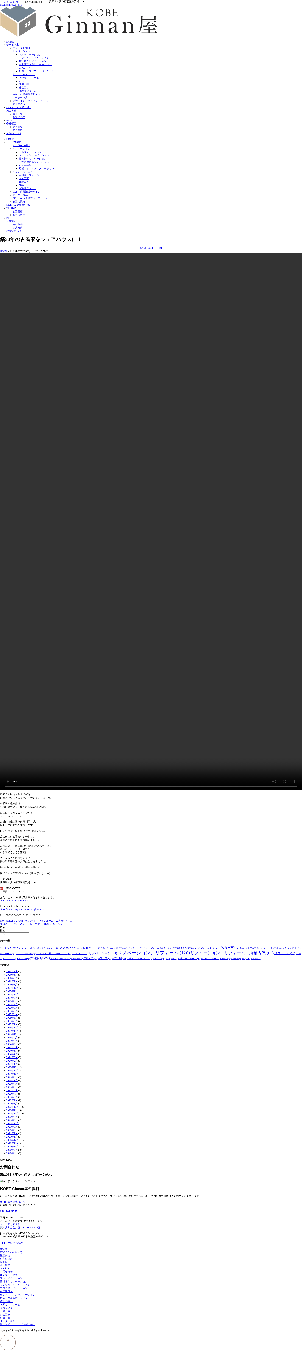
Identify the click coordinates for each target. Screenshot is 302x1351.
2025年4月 (12, 1014)
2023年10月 (12, 1074)
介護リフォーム (27, 91)
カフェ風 (123, 948)
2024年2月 (12, 1060)
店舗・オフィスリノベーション (36, 71)
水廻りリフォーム (29, 77)
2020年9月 (12, 1150)
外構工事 (24, 87)
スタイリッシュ (286, 948)
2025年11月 (12, 991)
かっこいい (23, 947)
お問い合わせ (13, 133)
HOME (10, 41)
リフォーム (284, 953)
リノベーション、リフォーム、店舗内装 (232, 953)
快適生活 (104, 958)
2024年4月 (12, 1054)
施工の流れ (19, 104)
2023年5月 (12, 1090)
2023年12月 (12, 1067)
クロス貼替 (187, 948)
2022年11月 (12, 1110)
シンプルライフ (271, 948)
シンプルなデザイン (229, 947)
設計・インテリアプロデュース (30, 100)
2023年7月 (12, 1083)
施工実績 (11, 110)
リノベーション (21, 51)
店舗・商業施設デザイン (26, 94)
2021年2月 (12, 1133)
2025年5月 (12, 1011)
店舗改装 (90, 958)
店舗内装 (78, 959)
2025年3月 (12, 1017)
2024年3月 (12, 1057)
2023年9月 (12, 1077)
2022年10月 (12, 1113)
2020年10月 (12, 1146)
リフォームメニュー (24, 74)
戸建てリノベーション (139, 958)
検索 (2, 927)
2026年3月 (12, 978)
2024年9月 (12, 1037)
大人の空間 (23, 959)
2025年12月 (12, 988)
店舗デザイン (66, 959)
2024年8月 (12, 1040)
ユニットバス (80, 953)
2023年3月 (12, 1097)
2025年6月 (12, 1007)
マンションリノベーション (34, 58)
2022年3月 (12, 1120)
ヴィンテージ (9, 959)
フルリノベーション (30, 54)
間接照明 (256, 959)
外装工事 (24, 84)
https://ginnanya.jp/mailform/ (14, 900)
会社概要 (11, 123)
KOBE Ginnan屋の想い (18, 107)
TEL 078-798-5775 (12, 1243)
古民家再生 (25, 67)
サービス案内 (13, 44)
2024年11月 (12, 1031)
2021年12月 (12, 1123)
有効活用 (159, 958)
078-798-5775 (9, 1211)
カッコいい (112, 948)
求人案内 (18, 130)
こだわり (53, 948)
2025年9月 (12, 997)
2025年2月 (12, 1021)
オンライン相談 (21, 48)
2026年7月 (12, 971)
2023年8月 (12, 1080)
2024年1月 (12, 1064)
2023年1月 (12, 1103)
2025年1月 (12, 1024)
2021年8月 (12, 1126)
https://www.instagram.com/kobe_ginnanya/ (22, 909)
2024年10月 (12, 1034)
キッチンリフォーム (151, 948)
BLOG (9, 120)
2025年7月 (12, 1004)
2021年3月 (12, 1130)
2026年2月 (12, 981)
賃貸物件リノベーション (33, 61)
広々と (54, 959)
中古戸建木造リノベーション (35, 64)
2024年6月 (12, 1047)
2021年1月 (12, 1136)
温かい (226, 959)
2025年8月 (12, 1001)
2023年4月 (12, 1093)
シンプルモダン (254, 948)
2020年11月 (12, 1143)
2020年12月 (12, 1140)
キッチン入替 (171, 948)
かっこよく (40, 948)
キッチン (134, 948)
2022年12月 (12, 1107)
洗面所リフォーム (211, 958)
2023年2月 (12, 1100)
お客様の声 (19, 117)
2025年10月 (12, 994)
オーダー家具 (20, 97)
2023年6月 (12, 1087)
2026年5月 (12, 974)
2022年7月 (12, 1116)
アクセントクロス (74, 947)
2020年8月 (12, 1153)
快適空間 (119, 958)
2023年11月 (12, 1070)
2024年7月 (12, 1044)
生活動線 (236, 959)
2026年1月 (12, 984)
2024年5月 (12, 1050)
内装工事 (24, 81)
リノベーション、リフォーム (154, 952)
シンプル (203, 947)
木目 (174, 959)
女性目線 (40, 958)
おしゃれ (6, 948)
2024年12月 (12, 1027)
